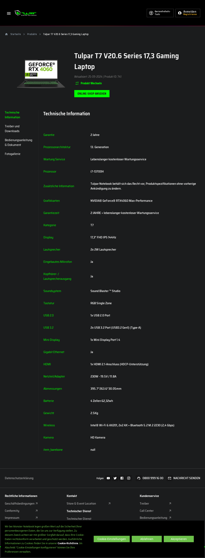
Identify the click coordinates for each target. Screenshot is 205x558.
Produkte (32, 34)
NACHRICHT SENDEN (186, 478)
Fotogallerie (12, 153)
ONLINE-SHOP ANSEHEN (91, 93)
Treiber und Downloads (12, 128)
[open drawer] (9, 13)
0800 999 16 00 (153, 478)
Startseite (15, 34)
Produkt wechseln (91, 83)
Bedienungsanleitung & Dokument (18, 142)
